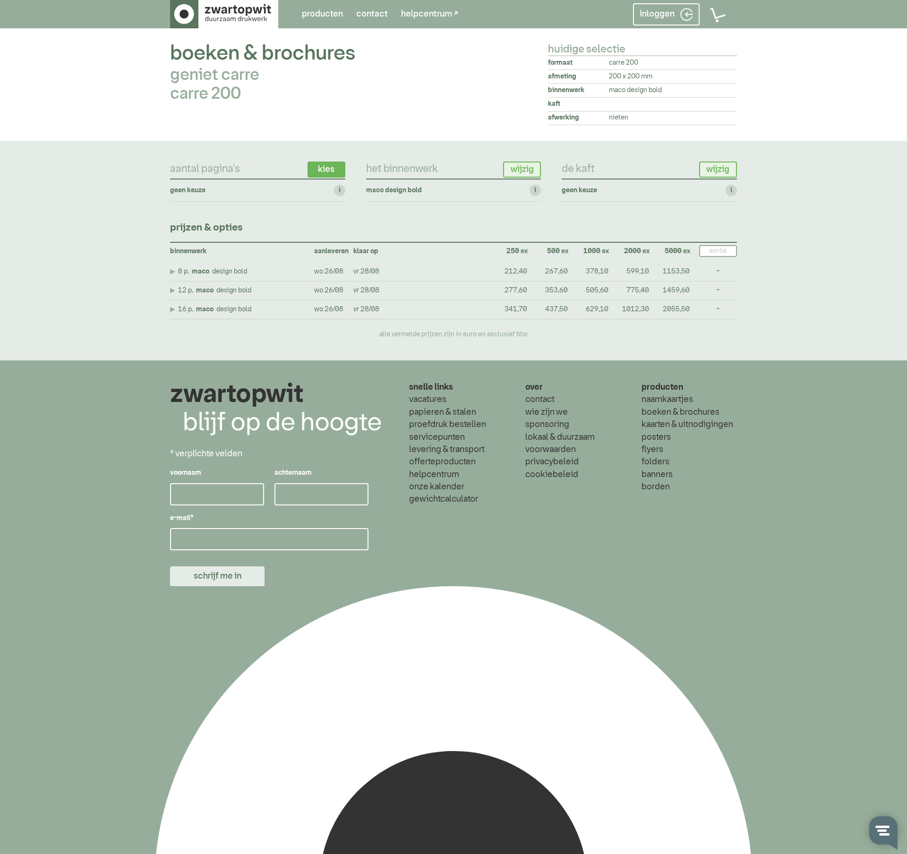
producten (322, 14)
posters (656, 437)
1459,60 (676, 290)
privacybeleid (552, 462)
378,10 (597, 271)
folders (655, 462)
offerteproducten (442, 462)
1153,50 (676, 271)
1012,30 (635, 309)
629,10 (597, 309)
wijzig (522, 169)
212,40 (516, 271)
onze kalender (436, 487)
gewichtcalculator (443, 499)
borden (656, 487)
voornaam (185, 473)
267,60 (556, 271)
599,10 (637, 271)
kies (326, 169)
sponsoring (547, 424)
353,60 (556, 290)
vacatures (427, 399)
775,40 (637, 290)
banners (657, 474)
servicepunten (437, 437)
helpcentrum (434, 474)
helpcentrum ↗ (429, 14)
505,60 (597, 290)
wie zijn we (546, 412)
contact (372, 14)
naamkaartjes (667, 399)
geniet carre (214, 75)
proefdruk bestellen (447, 424)
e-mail (182, 518)
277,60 (516, 290)
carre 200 (205, 94)
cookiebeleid (551, 474)
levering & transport (447, 449)
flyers (652, 449)
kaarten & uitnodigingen (687, 424)
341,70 (516, 309)
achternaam (293, 473)
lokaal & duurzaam (560, 437)
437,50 (556, 309)
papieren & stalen (442, 412)
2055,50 (676, 309)
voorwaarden (550, 449)
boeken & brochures (262, 53)
